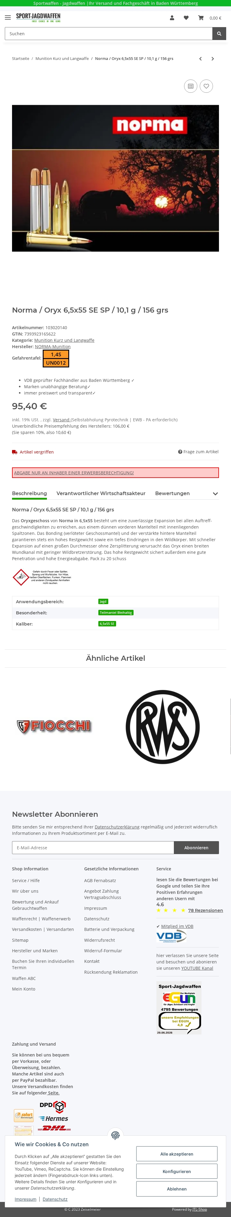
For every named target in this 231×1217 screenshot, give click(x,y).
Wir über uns (25, 891)
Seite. (53, 1093)
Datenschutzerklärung (117, 827)
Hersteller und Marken (35, 950)
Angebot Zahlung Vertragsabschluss (102, 894)
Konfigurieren (177, 1171)
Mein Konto (23, 989)
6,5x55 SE (107, 624)
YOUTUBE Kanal (197, 968)
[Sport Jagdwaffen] (38, 18)
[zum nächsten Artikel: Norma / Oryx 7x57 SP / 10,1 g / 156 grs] (213, 58)
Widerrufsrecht (99, 940)
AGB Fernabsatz (100, 880)
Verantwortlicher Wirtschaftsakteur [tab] (101, 493)
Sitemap (20, 940)
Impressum (95, 908)
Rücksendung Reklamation (111, 972)
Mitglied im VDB (177, 926)
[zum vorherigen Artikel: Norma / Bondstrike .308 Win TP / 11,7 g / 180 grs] (200, 58)
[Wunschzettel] (186, 18)
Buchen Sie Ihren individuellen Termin (43, 964)
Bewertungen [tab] (172, 493)
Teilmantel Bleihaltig (116, 612)
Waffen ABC (24, 978)
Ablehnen (177, 1188)
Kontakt (92, 961)
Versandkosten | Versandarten (43, 929)
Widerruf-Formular (103, 950)
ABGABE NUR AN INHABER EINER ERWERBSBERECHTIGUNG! (74, 473)
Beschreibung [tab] (29, 493)
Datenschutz (96, 919)
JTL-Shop (199, 1209)
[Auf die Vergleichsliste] (190, 86)
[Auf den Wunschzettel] (206, 86)
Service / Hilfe (26, 880)
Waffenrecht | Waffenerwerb (41, 919)
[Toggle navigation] (8, 15)
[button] (172, 18)
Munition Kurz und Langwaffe (64, 340)
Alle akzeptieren (176, 1153)
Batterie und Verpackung (109, 929)
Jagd (103, 601)
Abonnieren (196, 847)
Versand (62, 420)
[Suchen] (219, 33)
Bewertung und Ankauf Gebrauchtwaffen (35, 905)
